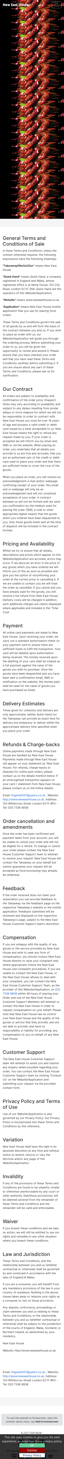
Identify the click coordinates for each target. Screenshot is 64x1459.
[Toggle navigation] (56, 4)
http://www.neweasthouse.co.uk (23, 799)
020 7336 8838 (33, 1432)
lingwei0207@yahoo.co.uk (28, 795)
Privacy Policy (32, 1455)
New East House (16, 5)
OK (32, 1445)
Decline (32, 1450)
